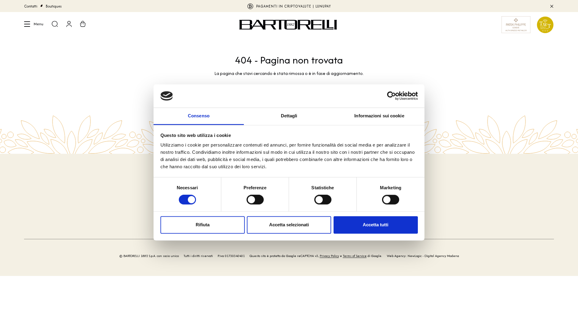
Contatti (30, 6)
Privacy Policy (329, 255)
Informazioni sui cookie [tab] (379, 115)
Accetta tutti (375, 224)
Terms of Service (355, 255)
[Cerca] (55, 24)
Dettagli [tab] (289, 115)
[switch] (255, 200)
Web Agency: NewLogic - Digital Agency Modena (423, 255)
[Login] (69, 24)
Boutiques (54, 6)
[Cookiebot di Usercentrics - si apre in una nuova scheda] (391, 96)
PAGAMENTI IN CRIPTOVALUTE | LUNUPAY (293, 6)
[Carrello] (83, 24)
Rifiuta (203, 224)
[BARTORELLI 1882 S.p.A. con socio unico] (289, 24)
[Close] (551, 6)
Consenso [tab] (199, 115)
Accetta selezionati (289, 224)
